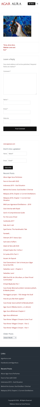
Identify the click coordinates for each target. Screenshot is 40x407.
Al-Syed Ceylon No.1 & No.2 (12, 250)
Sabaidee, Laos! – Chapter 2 (13, 269)
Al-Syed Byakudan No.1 (11, 284)
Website (6, 118)
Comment (7, 71)
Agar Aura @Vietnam (10, 315)
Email (5, 109)
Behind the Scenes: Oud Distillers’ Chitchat (18, 190)
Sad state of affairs (9, 242)
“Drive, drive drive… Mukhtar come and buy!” (9, 47)
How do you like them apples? (13, 299)
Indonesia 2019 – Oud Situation (14, 185)
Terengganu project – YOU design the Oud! (18, 295)
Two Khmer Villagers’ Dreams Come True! (17, 319)
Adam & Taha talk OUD (11, 246)
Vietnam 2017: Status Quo (12, 238)
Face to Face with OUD (11, 181)
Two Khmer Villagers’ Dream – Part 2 (16, 324)
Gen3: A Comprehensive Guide (14, 213)
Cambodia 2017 (8, 221)
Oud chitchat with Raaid (11, 209)
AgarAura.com (6, 358)
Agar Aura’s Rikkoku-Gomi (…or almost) (17, 307)
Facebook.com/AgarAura (9, 363)
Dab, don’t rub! (8, 225)
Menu (32, 4)
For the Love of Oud (10, 217)
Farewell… (6, 233)
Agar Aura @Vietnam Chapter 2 (14, 311)
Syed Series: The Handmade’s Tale (15, 229)
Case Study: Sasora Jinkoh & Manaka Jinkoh (18, 303)
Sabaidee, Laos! (8, 273)
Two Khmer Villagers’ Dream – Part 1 (16, 328)
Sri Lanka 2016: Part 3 (10, 254)
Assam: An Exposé (9, 258)
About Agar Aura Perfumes (12, 177)
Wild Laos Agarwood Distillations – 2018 (17, 204)
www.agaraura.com (9, 144)
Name (5, 99)
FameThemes (26, 404)
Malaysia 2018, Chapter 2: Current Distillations (19, 194)
